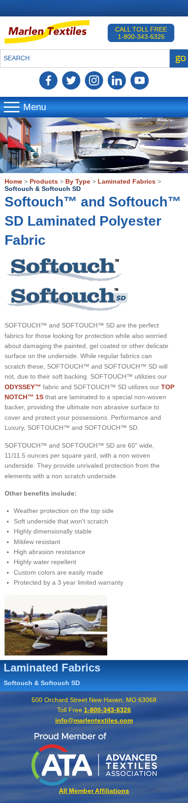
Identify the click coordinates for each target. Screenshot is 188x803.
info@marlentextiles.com (94, 720)
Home (13, 181)
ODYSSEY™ (23, 387)
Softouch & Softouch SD (43, 188)
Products (44, 181)
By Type (77, 181)
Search (17, 58)
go (180, 58)
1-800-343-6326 (107, 709)
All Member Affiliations (94, 790)
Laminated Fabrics (127, 181)
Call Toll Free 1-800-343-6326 (141, 33)
